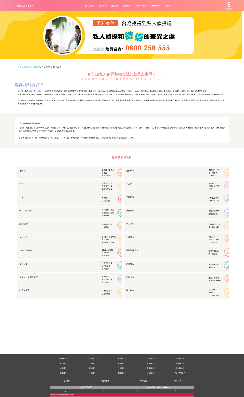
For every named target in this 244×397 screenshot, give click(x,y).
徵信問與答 (155, 6)
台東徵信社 (93, 373)
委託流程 (114, 6)
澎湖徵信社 (151, 373)
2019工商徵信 (180, 373)
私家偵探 (36, 67)
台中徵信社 (122, 363)
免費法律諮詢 (141, 6)
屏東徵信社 (180, 368)
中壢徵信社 (180, 358)
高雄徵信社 (151, 368)
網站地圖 (143, 381)
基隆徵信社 (64, 358)
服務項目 (102, 6)
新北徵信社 (122, 358)
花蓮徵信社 (122, 373)
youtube (67, 391)
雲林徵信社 (151, 363)
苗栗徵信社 (93, 363)
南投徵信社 (64, 368)
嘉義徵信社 (93, 368)
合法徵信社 (89, 6)
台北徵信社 (93, 358)
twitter (104, 391)
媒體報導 (127, 6)
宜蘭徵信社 (64, 373)
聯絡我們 (177, 381)
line (176, 391)
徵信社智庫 (105, 381)
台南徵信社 (122, 368)
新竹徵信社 (64, 363)
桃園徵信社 (151, 358)
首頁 (19, 67)
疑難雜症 (168, 6)
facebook (140, 391)
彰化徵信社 (180, 363)
